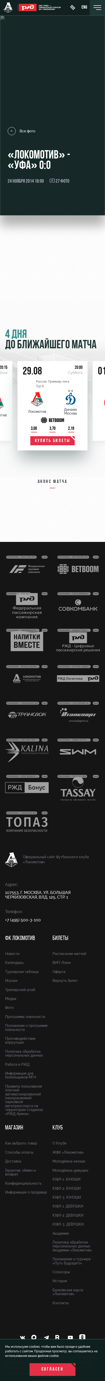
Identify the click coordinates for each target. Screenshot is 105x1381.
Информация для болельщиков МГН (20, 1075)
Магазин (14, 1128)
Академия (60, 1233)
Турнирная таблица (22, 972)
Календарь (14, 963)
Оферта (58, 972)
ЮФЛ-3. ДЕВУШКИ (68, 1224)
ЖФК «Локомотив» (68, 1152)
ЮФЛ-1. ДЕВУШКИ (67, 1206)
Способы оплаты (19, 1152)
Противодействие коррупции (20, 1040)
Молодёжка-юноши (68, 1161)
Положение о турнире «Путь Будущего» (71, 1261)
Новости (12, 954)
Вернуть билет (65, 981)
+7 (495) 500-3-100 (23, 920)
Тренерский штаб (20, 990)
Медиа (10, 999)
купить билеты (52, 441)
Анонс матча (53, 482)
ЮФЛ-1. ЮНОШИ (66, 1179)
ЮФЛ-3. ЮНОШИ (66, 1197)
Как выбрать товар (21, 1143)
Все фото (27, 131)
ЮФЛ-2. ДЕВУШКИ (67, 1215)
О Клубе (59, 1143)
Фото (9, 1008)
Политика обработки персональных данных (24, 1053)
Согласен (53, 1369)
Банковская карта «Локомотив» (67, 1292)
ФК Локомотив (20, 938)
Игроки (11, 981)
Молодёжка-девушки (70, 1170)
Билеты (60, 938)
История (59, 1281)
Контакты (60, 1303)
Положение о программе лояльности (26, 1027)
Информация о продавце (26, 1192)
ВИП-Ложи (61, 963)
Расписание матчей (69, 954)
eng (84, 7)
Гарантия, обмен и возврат (20, 1172)
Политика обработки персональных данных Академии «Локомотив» (72, 1246)
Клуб (57, 1128)
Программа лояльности (25, 1017)
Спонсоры (61, 1272)
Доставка (13, 1161)
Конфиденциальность (23, 1183)
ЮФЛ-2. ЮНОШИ (66, 1188)
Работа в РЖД (17, 1064)
